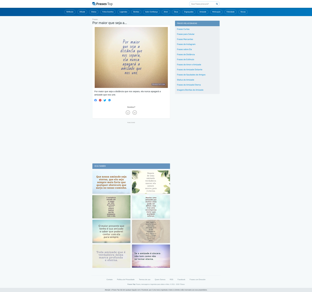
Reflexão (69, 12)
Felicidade (230, 12)
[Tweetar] (105, 100)
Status (93, 12)
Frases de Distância (186, 54)
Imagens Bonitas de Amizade (190, 90)
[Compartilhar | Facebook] (95, 100)
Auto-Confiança (151, 12)
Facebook (181, 279)
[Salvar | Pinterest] (100, 100)
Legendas (123, 12)
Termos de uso (144, 279)
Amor (166, 12)
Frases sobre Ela (184, 49)
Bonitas (136, 12)
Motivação (216, 12)
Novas (243, 12)
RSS (171, 279)
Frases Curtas (183, 29)
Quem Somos (160, 279)
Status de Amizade (185, 80)
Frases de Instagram (186, 44)
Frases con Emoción (197, 279)
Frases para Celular (186, 34)
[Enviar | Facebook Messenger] (109, 100)
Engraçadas (188, 12)
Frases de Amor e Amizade (189, 64)
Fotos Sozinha (107, 12)
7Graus (182, 284)
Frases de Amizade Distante (189, 69)
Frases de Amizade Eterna (189, 85)
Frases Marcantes (185, 39)
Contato (110, 279)
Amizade (203, 12)
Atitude (82, 12)
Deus (176, 12)
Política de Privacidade (126, 279)
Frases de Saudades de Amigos (191, 75)
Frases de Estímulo (185, 59)
